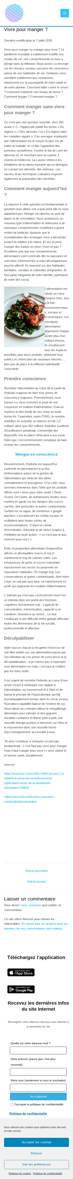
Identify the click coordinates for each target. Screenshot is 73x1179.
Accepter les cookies (37, 1142)
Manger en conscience (36, 454)
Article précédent (36, 870)
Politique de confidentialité (47, 1173)
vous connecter (30, 905)
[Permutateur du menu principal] (64, 13)
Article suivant (36, 881)
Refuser (36, 1153)
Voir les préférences (36, 1164)
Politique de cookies (20, 1173)
